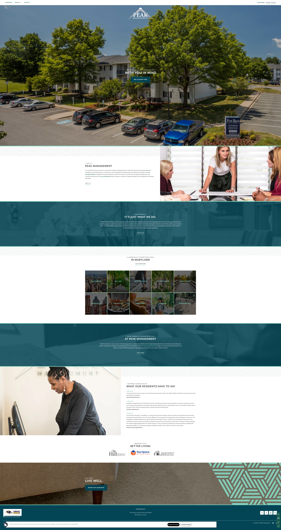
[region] (111, 524)
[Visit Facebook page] (262, 513)
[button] (271, 2)
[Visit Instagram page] (266, 513)
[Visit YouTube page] (271, 513)
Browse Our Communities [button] (96, 487)
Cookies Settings (186, 524)
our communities (105, 176)
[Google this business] (275, 513)
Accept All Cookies (173, 524)
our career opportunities (148, 346)
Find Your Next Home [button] (140, 79)
